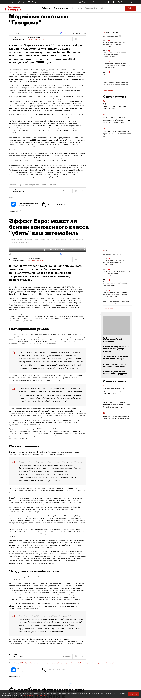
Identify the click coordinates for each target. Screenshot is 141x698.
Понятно (133, 694)
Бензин (119, 663)
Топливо (73, 663)
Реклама (89, 8)
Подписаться (86, 2)
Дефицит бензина (83, 663)
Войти (130, 8)
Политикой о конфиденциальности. (35, 695)
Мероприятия (77, 8)
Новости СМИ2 (15, 211)
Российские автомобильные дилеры (57, 540)
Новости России (34, 663)
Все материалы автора (36, 39)
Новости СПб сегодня (20, 663)
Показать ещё (108, 90)
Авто (43, 663)
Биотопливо (51, 663)
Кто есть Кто (99, 8)
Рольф (47, 375)
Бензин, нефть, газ (97, 663)
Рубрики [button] (46, 8)
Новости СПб (110, 663)
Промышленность (63, 663)
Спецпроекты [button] (61, 8)
